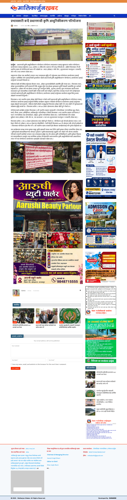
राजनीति (52, 16)
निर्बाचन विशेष (83, 16)
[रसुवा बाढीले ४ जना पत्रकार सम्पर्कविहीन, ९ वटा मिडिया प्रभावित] (90, 402)
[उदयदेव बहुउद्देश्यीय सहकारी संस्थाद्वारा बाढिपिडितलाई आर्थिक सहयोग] (70, 315)
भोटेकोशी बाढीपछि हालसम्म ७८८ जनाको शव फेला (106, 373)
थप (90, 16)
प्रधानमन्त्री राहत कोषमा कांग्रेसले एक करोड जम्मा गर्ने (105, 382)
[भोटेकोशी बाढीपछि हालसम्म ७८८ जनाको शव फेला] (23, 315)
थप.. (48, 468)
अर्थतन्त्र (59, 16)
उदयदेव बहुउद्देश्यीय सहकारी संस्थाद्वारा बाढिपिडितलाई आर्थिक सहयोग (106, 392)
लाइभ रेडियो (26, 1)
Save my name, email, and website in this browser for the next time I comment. (39, 364)
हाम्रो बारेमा (13, 1)
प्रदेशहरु (25, 16)
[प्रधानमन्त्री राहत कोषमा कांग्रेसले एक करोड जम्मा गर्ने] (47, 315)
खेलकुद (66, 16)
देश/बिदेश (35, 16)
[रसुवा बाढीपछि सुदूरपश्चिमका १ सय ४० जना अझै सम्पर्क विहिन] (90, 412)
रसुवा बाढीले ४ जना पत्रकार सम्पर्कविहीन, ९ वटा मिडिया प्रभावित (104, 402)
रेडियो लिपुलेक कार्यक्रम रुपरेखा (37, 1)
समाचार (18, 16)
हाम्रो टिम (19, 1)
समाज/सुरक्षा (44, 16)
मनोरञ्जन (73, 16)
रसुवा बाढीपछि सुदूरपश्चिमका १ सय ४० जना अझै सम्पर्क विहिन (105, 410)
